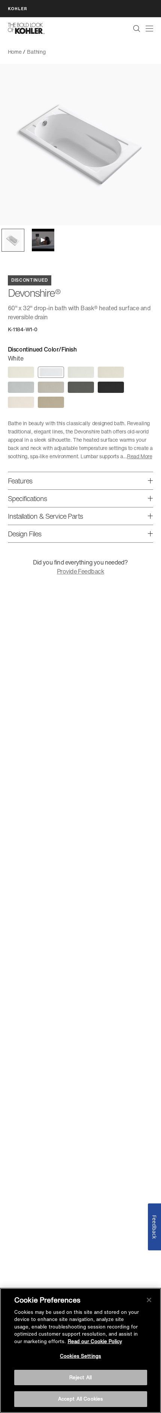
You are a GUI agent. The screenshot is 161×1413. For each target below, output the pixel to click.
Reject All (80, 1377)
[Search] (136, 28)
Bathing (36, 52)
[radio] (21, 372)
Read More (139, 456)
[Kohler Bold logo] (26, 28)
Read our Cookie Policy (95, 1341)
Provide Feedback (80, 571)
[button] (12, 240)
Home (15, 52)
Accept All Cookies (80, 1398)
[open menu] (149, 28)
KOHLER (17, 8)
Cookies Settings (80, 1356)
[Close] (149, 1300)
